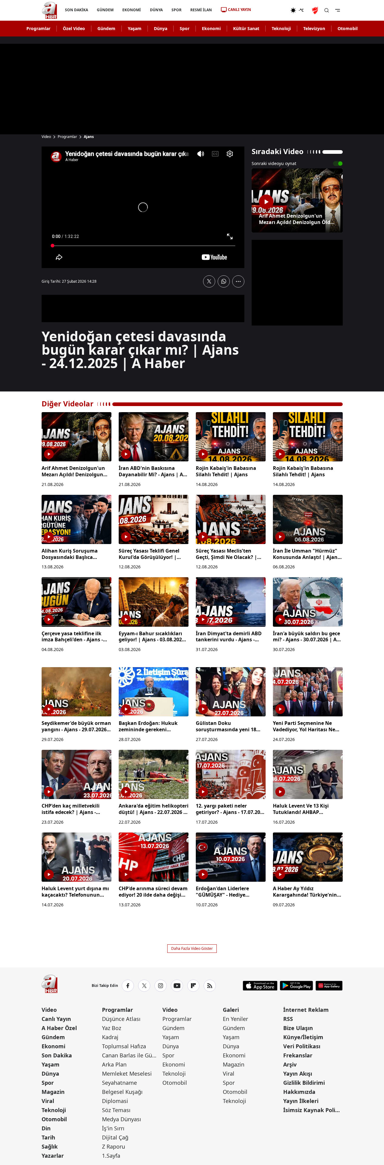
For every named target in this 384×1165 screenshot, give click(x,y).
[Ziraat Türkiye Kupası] (315, 10)
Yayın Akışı (297, 1073)
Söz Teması (116, 1110)
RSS (288, 1018)
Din (46, 1128)
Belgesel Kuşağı (122, 1091)
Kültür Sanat (246, 28)
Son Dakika (57, 1055)
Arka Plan (114, 1064)
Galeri (231, 1009)
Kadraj (110, 1037)
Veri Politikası (301, 1046)
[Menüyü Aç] (337, 10)
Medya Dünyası (121, 1119)
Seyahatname (119, 1082)
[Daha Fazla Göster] (238, 281)
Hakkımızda (299, 1091)
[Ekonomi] (271, 10)
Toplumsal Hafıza (124, 1046)
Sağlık (50, 1146)
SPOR (176, 9)
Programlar (38, 28)
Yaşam (134, 28)
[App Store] (260, 986)
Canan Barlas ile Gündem (131, 1055)
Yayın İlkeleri (300, 1101)
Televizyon (314, 28)
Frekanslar (297, 1055)
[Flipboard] (193, 986)
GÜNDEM (105, 9)
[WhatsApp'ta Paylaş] (224, 281)
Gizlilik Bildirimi (304, 1082)
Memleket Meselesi (127, 1073)
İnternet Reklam (306, 1009)
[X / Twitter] (144, 986)
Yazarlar (53, 1155)
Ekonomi (211, 28)
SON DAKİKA (76, 9)
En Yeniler (235, 1018)
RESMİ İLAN (201, 9)
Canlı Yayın (56, 1018)
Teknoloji (281, 28)
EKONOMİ (131, 9)
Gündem (106, 28)
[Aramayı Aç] (326, 10)
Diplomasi (115, 1101)
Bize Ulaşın (298, 1028)
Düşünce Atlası (121, 1018)
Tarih (48, 1137)
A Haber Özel (59, 1028)
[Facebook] (128, 986)
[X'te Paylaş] (209, 281)
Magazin (53, 1091)
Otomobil (348, 28)
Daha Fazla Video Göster (192, 948)
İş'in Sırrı (113, 1128)
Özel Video (74, 28)
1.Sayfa (111, 1155)
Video (46, 136)
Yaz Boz (111, 1028)
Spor (184, 28)
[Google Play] (296, 986)
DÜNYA (156, 9)
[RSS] (210, 986)
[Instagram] (161, 986)
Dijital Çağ (115, 1137)
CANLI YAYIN (239, 9)
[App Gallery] (328, 986)
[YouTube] (177, 986)
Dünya (160, 28)
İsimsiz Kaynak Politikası (312, 1110)
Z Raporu (113, 1146)
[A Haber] (49, 10)
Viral (48, 1101)
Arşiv (290, 1064)
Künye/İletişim (303, 1037)
